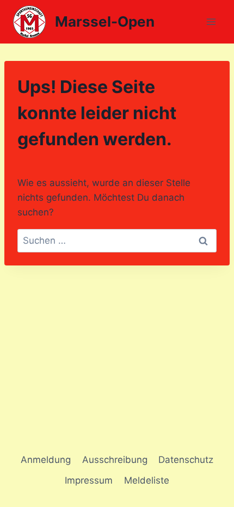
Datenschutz (185, 459)
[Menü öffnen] (211, 21)
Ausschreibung (114, 459)
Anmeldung (46, 459)
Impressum (89, 480)
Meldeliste (146, 480)
